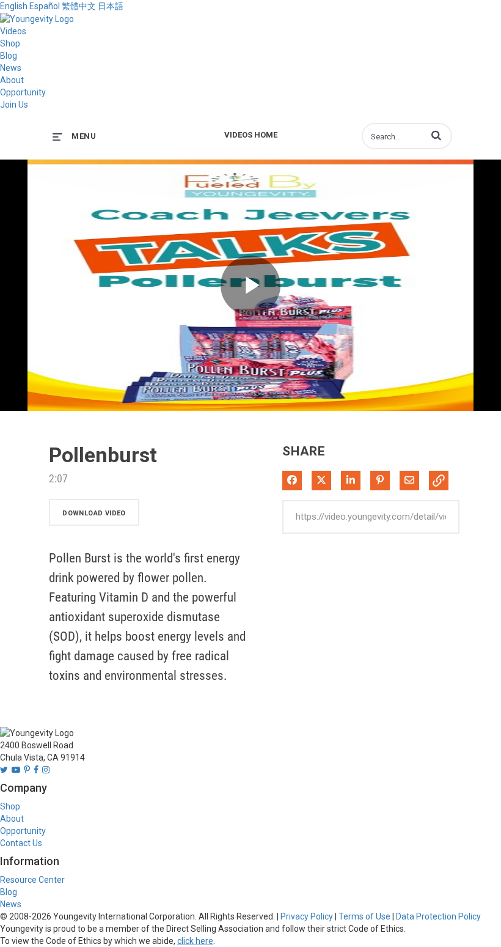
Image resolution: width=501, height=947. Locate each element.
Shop (10, 43)
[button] (436, 135)
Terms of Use (364, 916)
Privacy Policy (306, 916)
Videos (13, 31)
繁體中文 (79, 6)
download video (94, 513)
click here (195, 941)
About (12, 80)
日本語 (110, 6)
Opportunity (23, 92)
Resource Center (32, 880)
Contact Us (21, 843)
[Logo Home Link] (37, 18)
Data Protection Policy (438, 916)
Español (44, 6)
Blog (8, 56)
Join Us (14, 104)
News (10, 68)
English (13, 6)
